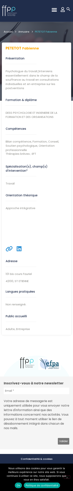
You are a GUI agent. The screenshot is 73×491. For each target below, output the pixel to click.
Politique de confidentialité (42, 485)
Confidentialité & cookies (36, 459)
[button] (54, 10)
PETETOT (13, 48)
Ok (18, 485)
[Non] (67, 477)
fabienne (30, 48)
